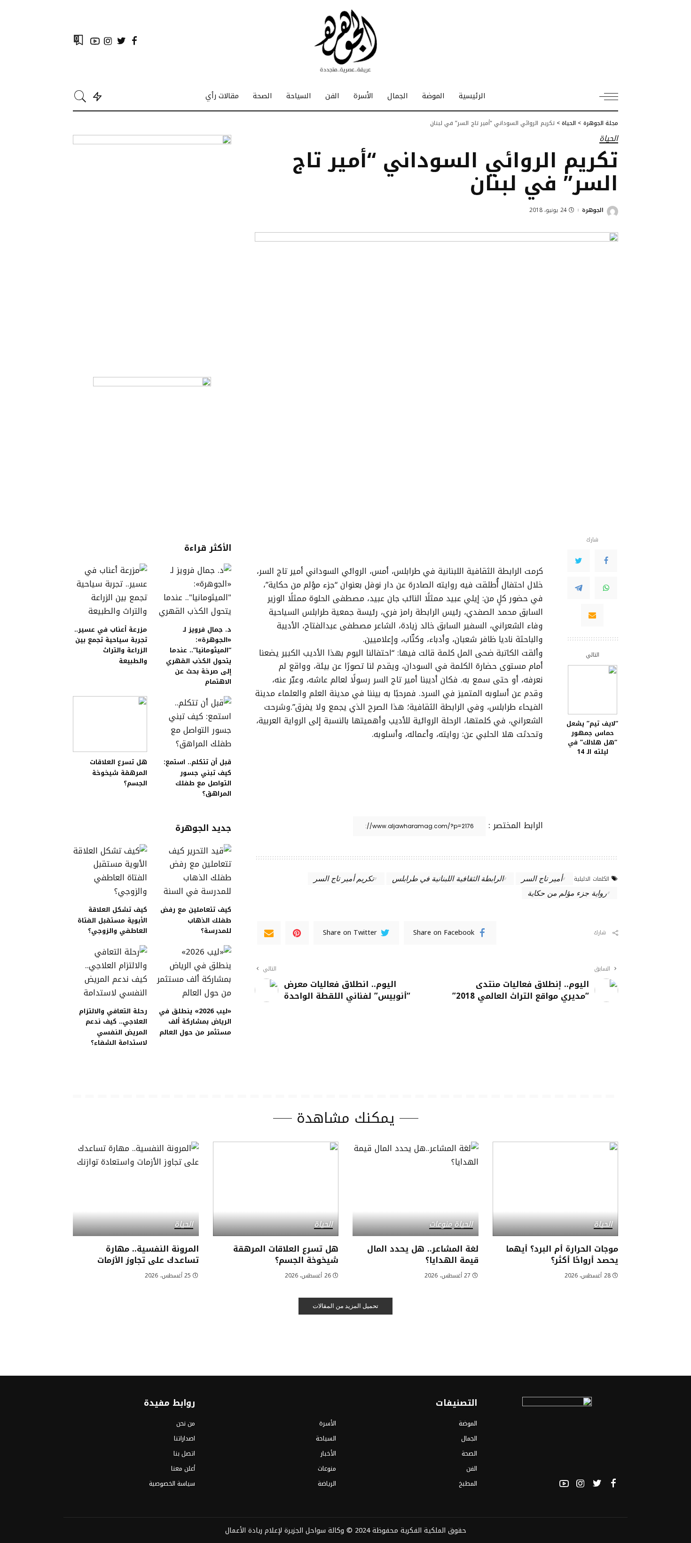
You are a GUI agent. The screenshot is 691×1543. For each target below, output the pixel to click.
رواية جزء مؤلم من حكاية (566, 893)
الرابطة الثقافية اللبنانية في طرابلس (447, 878)
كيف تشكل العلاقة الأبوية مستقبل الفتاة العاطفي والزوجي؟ (112, 920)
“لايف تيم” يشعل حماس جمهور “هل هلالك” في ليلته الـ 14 (592, 738)
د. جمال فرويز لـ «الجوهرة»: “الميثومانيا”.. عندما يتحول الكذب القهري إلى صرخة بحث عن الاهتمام (198, 655)
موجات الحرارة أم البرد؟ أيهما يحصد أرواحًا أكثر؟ (562, 1254)
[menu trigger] (604, 96)
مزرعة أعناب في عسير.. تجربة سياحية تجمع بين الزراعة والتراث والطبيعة (110, 645)
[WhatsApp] (606, 588)
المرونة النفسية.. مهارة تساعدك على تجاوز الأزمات (148, 1254)
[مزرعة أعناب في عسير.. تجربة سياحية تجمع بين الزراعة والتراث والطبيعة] (110, 591)
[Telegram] (578, 588)
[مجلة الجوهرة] (345, 41)
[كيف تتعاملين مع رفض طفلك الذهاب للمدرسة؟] (194, 872)
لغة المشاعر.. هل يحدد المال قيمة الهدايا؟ (423, 1254)
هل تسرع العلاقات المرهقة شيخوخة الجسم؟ (118, 772)
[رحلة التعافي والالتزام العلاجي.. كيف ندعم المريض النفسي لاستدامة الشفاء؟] (110, 973)
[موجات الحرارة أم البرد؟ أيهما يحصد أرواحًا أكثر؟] (556, 1189)
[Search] (80, 96)
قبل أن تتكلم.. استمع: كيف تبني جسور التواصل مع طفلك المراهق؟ (197, 777)
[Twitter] (121, 41)
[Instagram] (108, 41)
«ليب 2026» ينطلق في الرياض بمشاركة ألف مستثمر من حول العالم (195, 1021)
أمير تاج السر (541, 878)
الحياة (608, 139)
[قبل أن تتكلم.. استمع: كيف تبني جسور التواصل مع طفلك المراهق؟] (194, 724)
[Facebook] (134, 41)
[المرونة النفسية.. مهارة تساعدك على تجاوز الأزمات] (136, 1189)
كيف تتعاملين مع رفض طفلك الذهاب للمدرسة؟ (195, 920)
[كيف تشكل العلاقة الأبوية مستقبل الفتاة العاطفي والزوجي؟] (110, 872)
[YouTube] (95, 41)
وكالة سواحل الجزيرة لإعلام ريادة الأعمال (284, 1530)
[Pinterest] (297, 933)
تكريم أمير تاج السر (344, 878)
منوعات (440, 1225)
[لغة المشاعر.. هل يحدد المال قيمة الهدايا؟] (416, 1189)
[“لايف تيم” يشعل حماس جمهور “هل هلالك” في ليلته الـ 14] (592, 689)
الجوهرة (593, 210)
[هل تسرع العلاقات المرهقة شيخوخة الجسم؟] (110, 724)
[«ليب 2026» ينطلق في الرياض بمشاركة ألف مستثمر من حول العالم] (194, 973)
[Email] (592, 615)
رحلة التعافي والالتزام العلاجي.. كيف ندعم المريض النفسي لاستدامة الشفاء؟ (113, 1027)
